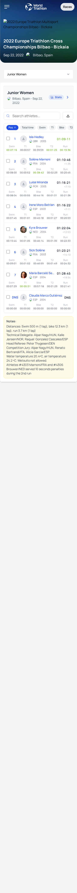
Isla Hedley (36, 137)
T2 (71, 127)
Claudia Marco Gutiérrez (45, 295)
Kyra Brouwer (38, 227)
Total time (28, 127)
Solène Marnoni (39, 159)
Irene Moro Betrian (41, 205)
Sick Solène (37, 250)
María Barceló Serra (42, 273)
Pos (11, 127)
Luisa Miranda (38, 182)
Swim (42, 127)
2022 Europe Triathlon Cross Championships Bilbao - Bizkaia (36, 44)
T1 (52, 127)
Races (67, 7)
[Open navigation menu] (7, 7)
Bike (61, 127)
